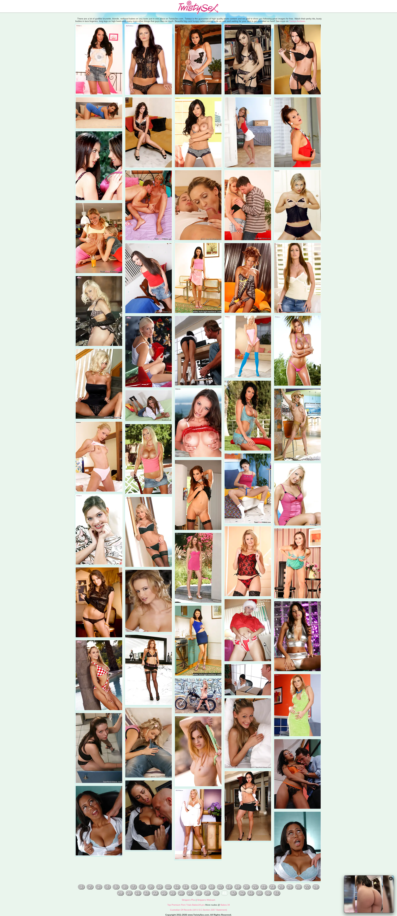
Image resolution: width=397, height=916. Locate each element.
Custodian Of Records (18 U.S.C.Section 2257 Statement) (198, 910)
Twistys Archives (297, 21)
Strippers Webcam (206, 900)
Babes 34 (225, 905)
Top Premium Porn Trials (179, 905)
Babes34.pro (198, 905)
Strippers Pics (188, 900)
